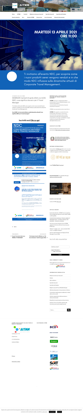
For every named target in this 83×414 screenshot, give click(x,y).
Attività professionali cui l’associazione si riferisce (60, 290)
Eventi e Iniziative (16, 17)
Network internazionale (59, 17)
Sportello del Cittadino (61, 14)
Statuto (51, 278)
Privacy (13, 356)
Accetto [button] (59, 411)
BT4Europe (59, 148)
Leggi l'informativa (56, 251)
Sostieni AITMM (30, 17)
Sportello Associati (50, 14)
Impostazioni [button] (52, 411)
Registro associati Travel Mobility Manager (58, 287)
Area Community (48, 17)
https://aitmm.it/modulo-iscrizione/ (62, 130)
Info (23, 17)
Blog (15, 226)
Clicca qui (34, 120)
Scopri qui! (61, 165)
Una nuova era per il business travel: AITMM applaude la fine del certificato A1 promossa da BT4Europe (59, 225)
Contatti (25, 14)
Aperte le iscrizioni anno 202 (55, 177)
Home (13, 14)
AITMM (24, 5)
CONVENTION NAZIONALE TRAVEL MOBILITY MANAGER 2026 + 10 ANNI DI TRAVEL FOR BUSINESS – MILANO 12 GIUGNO (60, 220)
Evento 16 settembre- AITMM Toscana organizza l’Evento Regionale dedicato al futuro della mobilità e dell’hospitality (60, 214)
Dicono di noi (39, 17)
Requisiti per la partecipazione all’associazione (59, 300)
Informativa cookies (16, 361)
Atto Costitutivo (53, 280)
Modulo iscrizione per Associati (36, 14)
